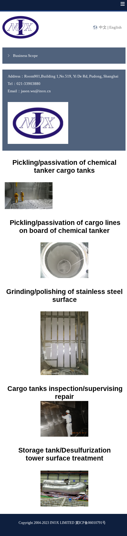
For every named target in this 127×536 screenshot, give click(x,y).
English (115, 27)
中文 (103, 27)
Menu (116, 8)
